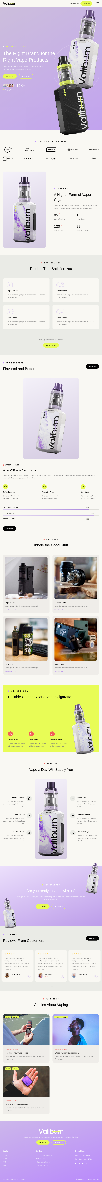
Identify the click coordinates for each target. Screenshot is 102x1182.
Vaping (15, 1017)
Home (5, 1155)
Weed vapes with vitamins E (67, 1053)
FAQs (5, 1162)
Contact (5, 1168)
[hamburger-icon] (98, 3)
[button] (53, 986)
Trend (8, 1017)
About (5, 1159)
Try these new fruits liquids (16, 1053)
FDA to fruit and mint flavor (16, 1104)
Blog (4, 1165)
